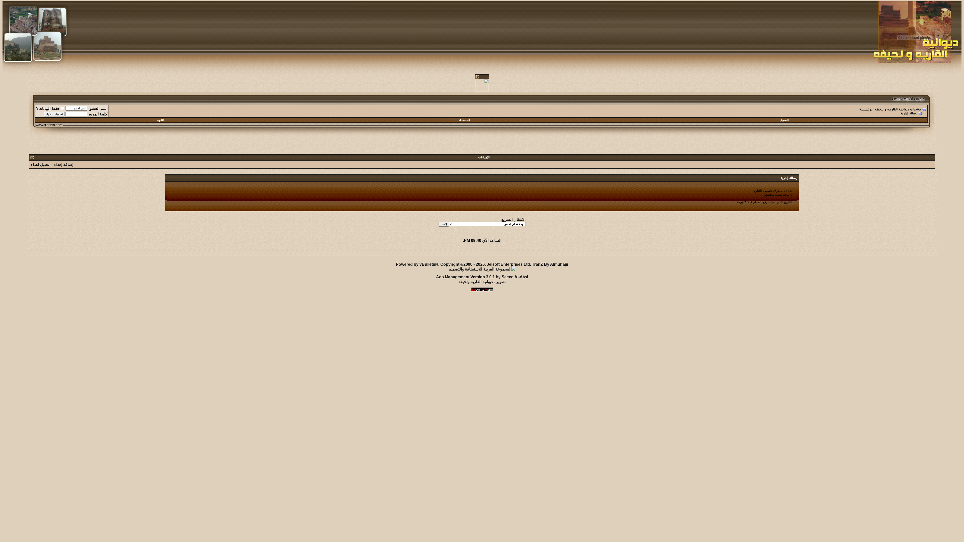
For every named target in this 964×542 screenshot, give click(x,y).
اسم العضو (98, 108)
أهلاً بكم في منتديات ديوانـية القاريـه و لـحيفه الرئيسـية (137, 252)
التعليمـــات (464, 119)
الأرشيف (83, 252)
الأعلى (33, 252)
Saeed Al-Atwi (515, 277)
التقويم (160, 119)
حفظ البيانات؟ (48, 108)
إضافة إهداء (63, 164)
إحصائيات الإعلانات (57, 252)
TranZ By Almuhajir (550, 264)
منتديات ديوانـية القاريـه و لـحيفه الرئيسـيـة (890, 109)
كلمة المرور (97, 114)
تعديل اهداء (40, 164)
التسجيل (784, 119)
